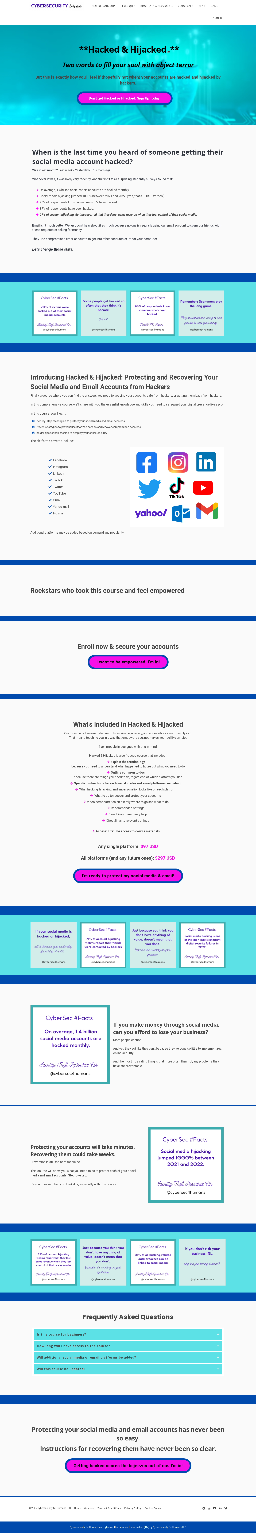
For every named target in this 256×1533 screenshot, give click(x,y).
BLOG (202, 6)
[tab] (128, 1334)
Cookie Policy (153, 1508)
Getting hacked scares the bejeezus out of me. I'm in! (128, 1465)
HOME (214, 6)
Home (77, 1508)
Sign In (217, 18)
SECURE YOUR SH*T (104, 6)
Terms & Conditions (109, 1508)
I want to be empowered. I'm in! (128, 662)
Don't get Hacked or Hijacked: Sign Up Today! (124, 98)
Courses (89, 1508)
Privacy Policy (132, 1508)
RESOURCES (185, 6)
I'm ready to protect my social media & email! (128, 875)
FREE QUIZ (128, 6)
